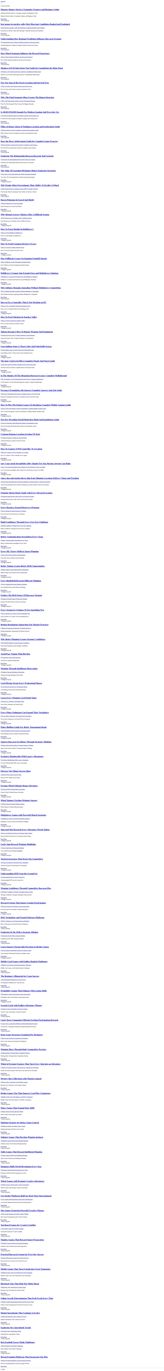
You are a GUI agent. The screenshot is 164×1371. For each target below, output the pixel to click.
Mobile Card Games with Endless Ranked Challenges (24, 961)
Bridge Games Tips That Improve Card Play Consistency (26, 1093)
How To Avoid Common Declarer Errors (18, 244)
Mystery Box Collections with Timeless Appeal (21, 1079)
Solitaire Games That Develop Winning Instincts (22, 1137)
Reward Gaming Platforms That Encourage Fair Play (24, 1357)
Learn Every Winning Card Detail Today (19, 698)
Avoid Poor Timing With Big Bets (15, 654)
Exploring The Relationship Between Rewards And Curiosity (27, 156)
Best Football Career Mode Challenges (18, 1342)
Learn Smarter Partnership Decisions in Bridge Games (25, 947)
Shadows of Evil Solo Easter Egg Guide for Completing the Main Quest (32, 68)
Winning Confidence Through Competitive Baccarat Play (26, 888)
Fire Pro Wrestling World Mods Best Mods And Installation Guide (30, 420)
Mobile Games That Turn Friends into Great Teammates (25, 1269)
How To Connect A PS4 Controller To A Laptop (21, 449)
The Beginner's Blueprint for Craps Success (20, 976)
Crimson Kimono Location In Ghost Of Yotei (20, 434)
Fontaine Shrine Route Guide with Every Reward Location (26, 493)
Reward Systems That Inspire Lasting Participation (23, 903)
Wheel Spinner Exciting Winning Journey (19, 800)
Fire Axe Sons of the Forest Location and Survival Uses (25, 83)
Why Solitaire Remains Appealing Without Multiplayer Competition (31, 288)
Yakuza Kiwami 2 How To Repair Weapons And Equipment (27, 332)
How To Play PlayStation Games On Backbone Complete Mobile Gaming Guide (36, 405)
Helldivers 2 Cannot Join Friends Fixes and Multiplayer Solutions (29, 273)
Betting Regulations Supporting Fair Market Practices (24, 625)
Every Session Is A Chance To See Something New (22, 610)
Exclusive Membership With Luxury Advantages (22, 756)
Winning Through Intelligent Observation (19, 668)
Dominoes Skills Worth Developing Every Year (21, 1166)
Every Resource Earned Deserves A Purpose (20, 507)
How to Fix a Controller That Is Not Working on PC (23, 302)
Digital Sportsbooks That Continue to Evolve (20, 1313)
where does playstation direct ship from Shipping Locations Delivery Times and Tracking (40, 478)
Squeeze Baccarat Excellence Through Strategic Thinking (26, 742)
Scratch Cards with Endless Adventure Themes (21, 1005)
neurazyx (3, 1)
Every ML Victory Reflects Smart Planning (20, 551)
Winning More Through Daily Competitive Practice (23, 1049)
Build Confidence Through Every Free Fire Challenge (24, 522)
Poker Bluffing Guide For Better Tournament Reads (24, 727)
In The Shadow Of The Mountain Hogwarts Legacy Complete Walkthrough (34, 376)
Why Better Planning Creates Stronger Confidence (23, 639)
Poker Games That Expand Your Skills (18, 1108)
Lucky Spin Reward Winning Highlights (18, 844)
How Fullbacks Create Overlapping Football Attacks (24, 258)
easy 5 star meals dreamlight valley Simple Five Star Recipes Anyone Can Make (36, 463)
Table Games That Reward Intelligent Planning (21, 1152)
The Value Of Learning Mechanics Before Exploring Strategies (28, 171)
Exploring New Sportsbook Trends (16, 1328)
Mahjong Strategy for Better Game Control (20, 1122)
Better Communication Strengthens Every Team (22, 537)
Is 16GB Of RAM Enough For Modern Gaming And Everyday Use (30, 112)
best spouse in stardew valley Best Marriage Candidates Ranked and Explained (35, 24)
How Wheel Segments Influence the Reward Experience (25, 53)
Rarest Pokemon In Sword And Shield (17, 200)
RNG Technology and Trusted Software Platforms (22, 917)
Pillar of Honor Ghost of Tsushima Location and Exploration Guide (30, 127)
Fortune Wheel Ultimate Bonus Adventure (19, 786)
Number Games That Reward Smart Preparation (22, 1240)
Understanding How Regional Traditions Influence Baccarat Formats (31, 39)
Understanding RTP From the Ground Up (19, 874)
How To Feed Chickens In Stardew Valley (19, 317)
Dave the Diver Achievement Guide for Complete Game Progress (29, 141)
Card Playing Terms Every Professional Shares (21, 683)
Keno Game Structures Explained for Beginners (22, 1035)
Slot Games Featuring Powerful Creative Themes (22, 1210)
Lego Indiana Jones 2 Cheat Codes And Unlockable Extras (26, 346)
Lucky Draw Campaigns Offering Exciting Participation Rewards (29, 1020)
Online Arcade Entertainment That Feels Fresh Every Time (27, 1298)
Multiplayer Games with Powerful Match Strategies (23, 815)
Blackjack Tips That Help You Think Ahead (20, 1284)
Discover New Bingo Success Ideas (16, 771)
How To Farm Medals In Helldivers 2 (17, 229)
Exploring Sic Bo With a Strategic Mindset (19, 932)
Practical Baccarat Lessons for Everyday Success (22, 1254)
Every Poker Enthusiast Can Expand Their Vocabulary (25, 712)
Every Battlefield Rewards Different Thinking (21, 581)
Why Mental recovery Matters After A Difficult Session (25, 214)
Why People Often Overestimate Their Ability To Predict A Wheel (30, 185)
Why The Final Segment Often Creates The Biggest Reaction (27, 97)
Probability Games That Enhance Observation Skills (24, 991)
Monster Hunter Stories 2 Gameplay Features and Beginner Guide (30, 9)
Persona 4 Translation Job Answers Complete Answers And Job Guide (31, 390)
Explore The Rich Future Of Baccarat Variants (21, 595)
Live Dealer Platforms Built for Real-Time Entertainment (26, 1196)
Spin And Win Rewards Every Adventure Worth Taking (25, 830)
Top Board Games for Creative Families (18, 1225)
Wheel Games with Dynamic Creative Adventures (22, 1181)
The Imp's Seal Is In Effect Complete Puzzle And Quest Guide (28, 361)
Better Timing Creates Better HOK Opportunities (23, 566)
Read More (4, 19)
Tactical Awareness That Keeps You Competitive (22, 859)
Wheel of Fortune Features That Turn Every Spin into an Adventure (30, 1064)
